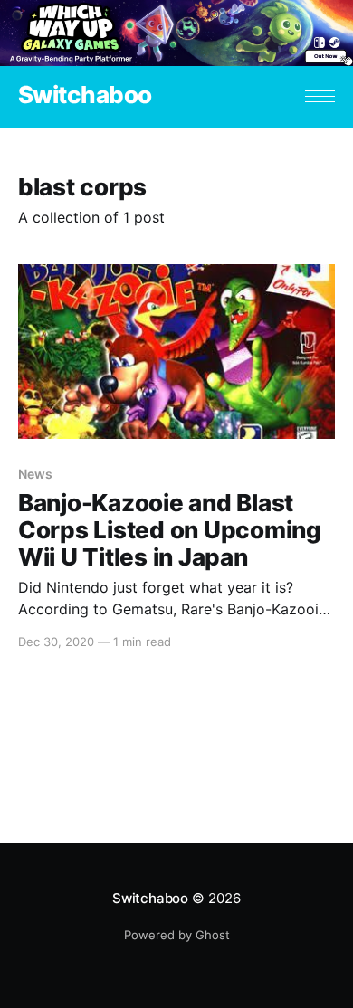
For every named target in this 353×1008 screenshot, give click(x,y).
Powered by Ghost (177, 934)
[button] (320, 96)
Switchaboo (85, 95)
